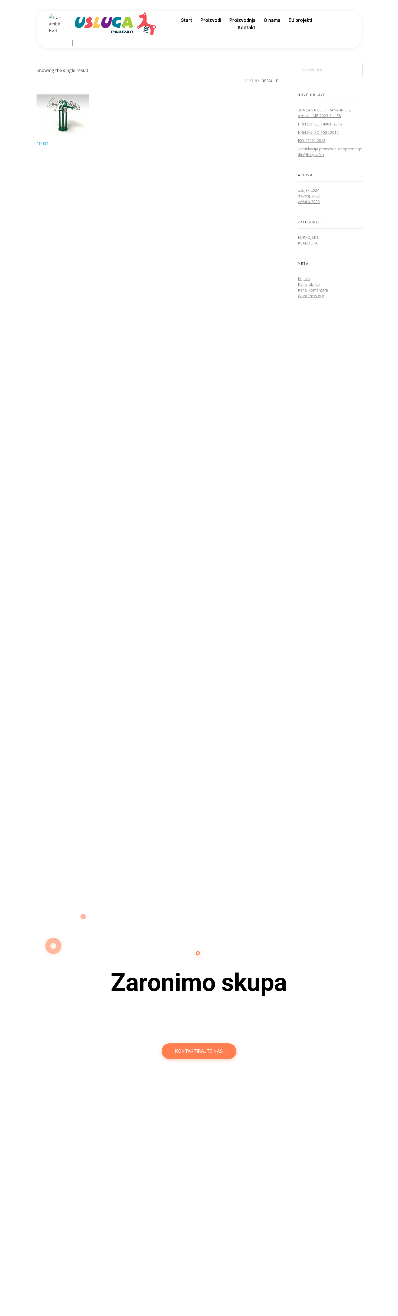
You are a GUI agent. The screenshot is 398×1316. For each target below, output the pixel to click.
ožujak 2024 (308, 190)
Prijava (304, 278)
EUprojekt (308, 237)
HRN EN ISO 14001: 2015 (320, 124)
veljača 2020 (309, 201)
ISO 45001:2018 (311, 140)
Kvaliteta (308, 243)
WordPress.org (311, 295)
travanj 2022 (309, 196)
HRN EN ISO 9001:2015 (318, 132)
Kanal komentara (313, 290)
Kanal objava (309, 284)
